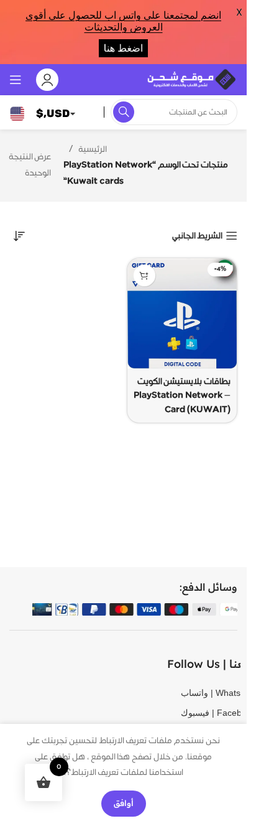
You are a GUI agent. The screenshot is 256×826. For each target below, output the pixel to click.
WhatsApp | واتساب (199, 693)
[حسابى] (47, 79)
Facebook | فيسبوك (199, 713)
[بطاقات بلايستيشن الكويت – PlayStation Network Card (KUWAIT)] (182, 313)
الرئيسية (92, 149)
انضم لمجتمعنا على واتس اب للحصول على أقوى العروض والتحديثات (123, 21)
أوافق (124, 803)
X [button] (239, 12)
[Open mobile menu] (15, 79)
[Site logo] (190, 79)
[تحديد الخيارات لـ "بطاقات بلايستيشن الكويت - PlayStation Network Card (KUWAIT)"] (144, 275)
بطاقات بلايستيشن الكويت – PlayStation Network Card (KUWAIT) (182, 395)
